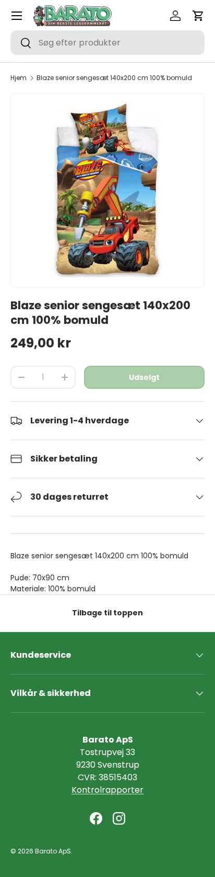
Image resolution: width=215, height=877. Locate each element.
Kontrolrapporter (107, 790)
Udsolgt (144, 377)
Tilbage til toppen (107, 613)
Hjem (18, 78)
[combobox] (107, 42)
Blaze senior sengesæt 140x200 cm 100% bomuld (114, 78)
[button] (198, 15)
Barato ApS (53, 851)
